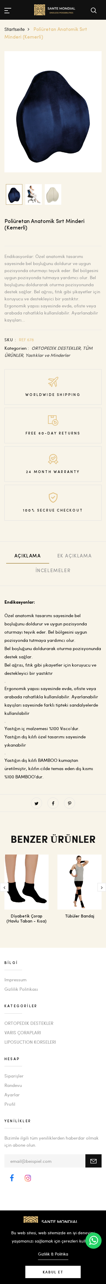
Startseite (14, 29)
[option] (53, 112)
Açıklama (27, 556)
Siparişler (14, 1076)
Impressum (15, 979)
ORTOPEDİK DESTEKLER (28, 1023)
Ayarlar (12, 1095)
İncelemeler (53, 571)
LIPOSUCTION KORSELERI (30, 1042)
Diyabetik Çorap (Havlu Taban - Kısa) (26, 919)
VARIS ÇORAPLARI (22, 1032)
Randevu (13, 1085)
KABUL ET (53, 1272)
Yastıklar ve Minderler (47, 355)
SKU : (10, 339)
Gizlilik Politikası (21, 989)
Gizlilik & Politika (53, 1254)
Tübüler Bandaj (79, 916)
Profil (9, 1104)
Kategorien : (16, 348)
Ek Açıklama (74, 556)
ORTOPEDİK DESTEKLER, (57, 348)
